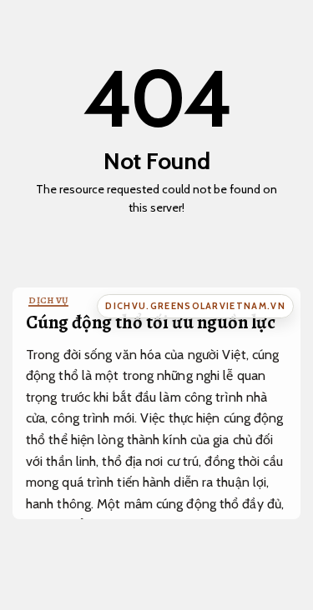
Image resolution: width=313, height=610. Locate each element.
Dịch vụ (48, 300)
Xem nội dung (151, 232)
